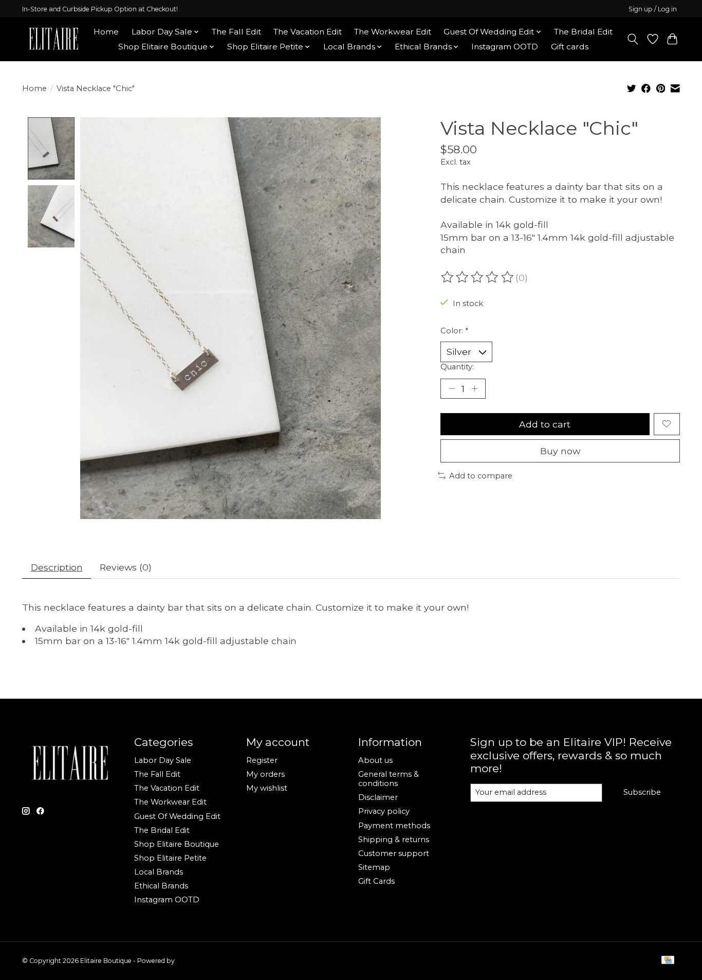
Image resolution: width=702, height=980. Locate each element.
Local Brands (158, 872)
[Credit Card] (667, 961)
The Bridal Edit (583, 32)
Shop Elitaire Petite (170, 858)
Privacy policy (384, 811)
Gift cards (569, 46)
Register (262, 760)
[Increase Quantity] (474, 388)
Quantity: (457, 366)
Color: (454, 330)
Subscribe (642, 792)
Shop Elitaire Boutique (176, 844)
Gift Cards (376, 881)
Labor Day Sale (162, 760)
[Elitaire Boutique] (54, 39)
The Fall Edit (236, 32)
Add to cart (544, 424)
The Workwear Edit (392, 32)
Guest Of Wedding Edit (177, 816)
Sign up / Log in (653, 9)
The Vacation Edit (307, 32)
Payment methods (394, 825)
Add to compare (480, 475)
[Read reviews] (477, 277)
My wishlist (266, 788)
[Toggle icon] (632, 39)
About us (375, 760)
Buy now (560, 451)
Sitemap (374, 867)
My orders (265, 774)
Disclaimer (378, 797)
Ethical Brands (161, 885)
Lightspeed (193, 961)
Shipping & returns (393, 839)
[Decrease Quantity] (452, 388)
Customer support (393, 853)
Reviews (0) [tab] (126, 567)
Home (106, 32)
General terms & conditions (388, 779)
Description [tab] (57, 567)
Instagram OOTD (504, 46)
